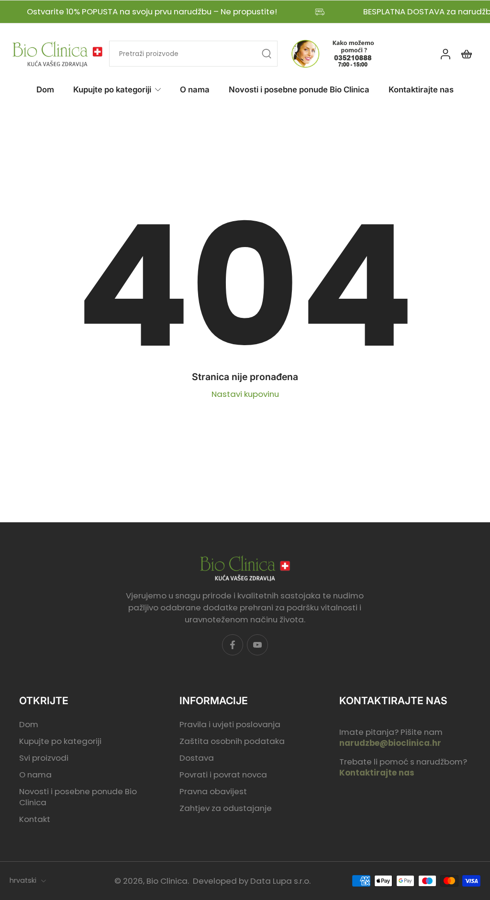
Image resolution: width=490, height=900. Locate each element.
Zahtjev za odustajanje (225, 808)
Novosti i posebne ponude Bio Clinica (299, 89)
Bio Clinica (167, 881)
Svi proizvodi (43, 758)
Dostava (196, 758)
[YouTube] (257, 644)
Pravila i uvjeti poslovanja (229, 724)
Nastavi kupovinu (245, 394)
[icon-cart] (466, 54)
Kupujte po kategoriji (112, 89)
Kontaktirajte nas (421, 89)
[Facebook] (232, 644)
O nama (195, 89)
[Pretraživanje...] (266, 54)
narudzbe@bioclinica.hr (390, 743)
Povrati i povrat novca (223, 774)
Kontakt (34, 819)
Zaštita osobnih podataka (232, 741)
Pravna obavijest (213, 791)
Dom (45, 89)
